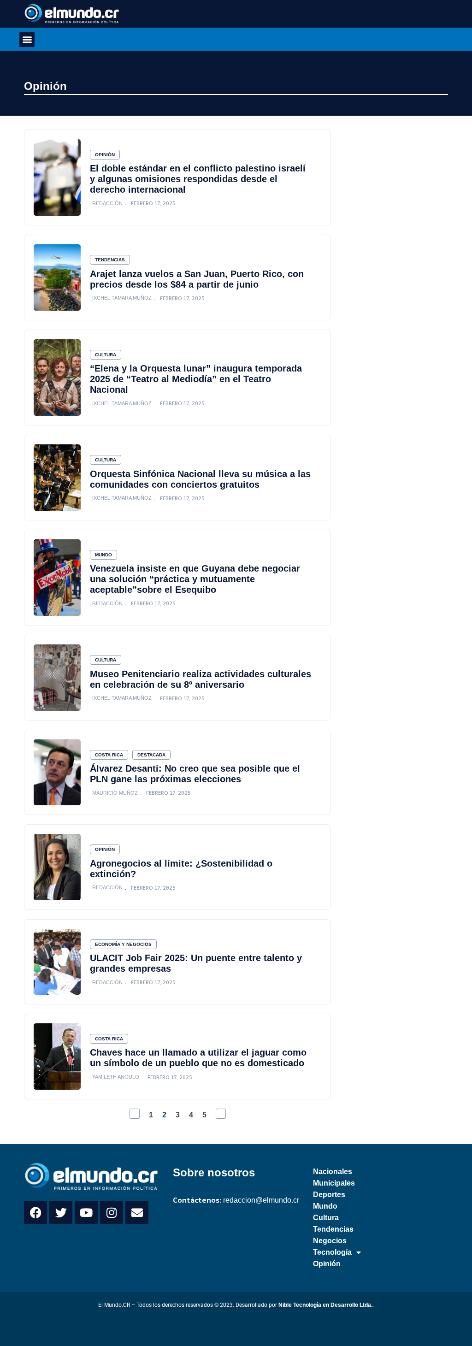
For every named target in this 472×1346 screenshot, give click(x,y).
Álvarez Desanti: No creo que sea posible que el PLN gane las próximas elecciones (195, 773)
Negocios (330, 1241)
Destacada (151, 754)
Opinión (45, 86)
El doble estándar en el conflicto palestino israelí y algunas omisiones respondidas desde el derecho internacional (198, 179)
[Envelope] (136, 1212)
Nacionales (332, 1171)
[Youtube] (86, 1212)
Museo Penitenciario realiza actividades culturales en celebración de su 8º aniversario (200, 679)
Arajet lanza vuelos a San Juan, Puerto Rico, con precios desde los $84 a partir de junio (197, 279)
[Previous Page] (135, 1114)
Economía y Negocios (123, 944)
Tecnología (332, 1252)
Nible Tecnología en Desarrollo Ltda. (325, 1305)
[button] (27, 39)
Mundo (103, 554)
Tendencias (110, 259)
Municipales (334, 1183)
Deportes (329, 1194)
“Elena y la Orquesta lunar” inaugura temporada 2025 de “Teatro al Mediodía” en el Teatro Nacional (196, 379)
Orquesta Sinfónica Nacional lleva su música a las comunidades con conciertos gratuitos (200, 479)
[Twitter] (60, 1212)
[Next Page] (221, 1114)
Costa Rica (109, 754)
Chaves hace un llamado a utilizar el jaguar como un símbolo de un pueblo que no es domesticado (198, 1057)
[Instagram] (111, 1212)
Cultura (105, 354)
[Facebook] (35, 1212)
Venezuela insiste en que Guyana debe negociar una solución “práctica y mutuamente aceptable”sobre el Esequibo (195, 579)
